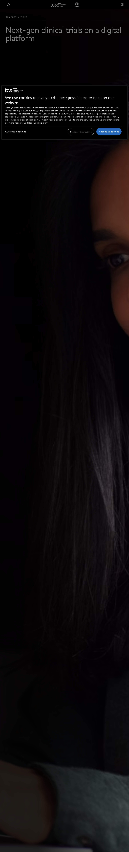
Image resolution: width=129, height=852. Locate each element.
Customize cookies (15, 131)
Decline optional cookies (80, 132)
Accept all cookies (109, 131)
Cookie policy (41, 123)
